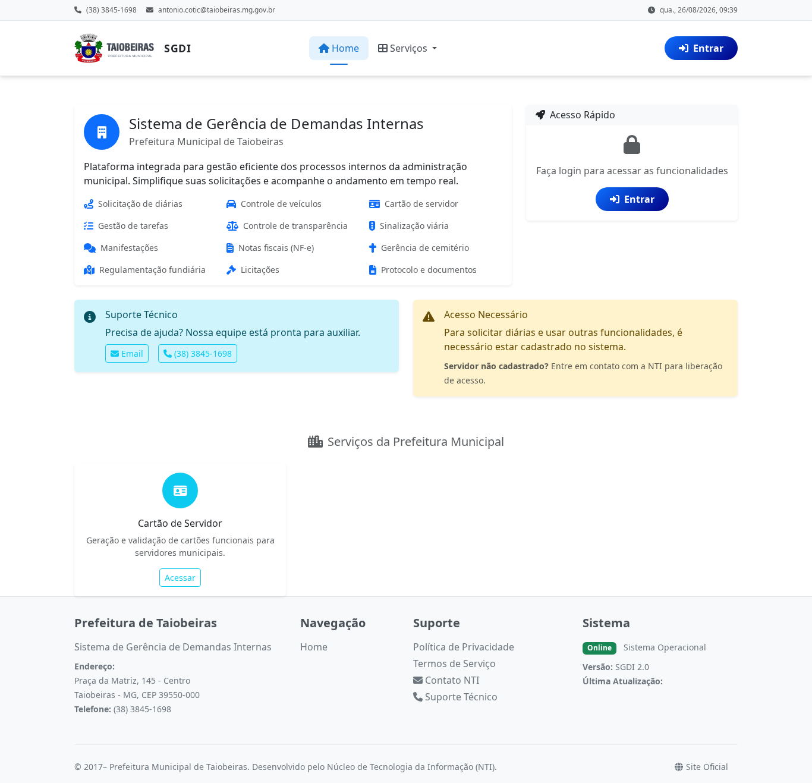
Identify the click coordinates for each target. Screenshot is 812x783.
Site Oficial (706, 766)
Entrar (708, 48)
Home (345, 48)
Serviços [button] (410, 48)
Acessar (180, 577)
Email (132, 353)
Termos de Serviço (454, 663)
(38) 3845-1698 (203, 353)
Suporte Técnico (460, 696)
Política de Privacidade (463, 646)
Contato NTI (451, 680)
